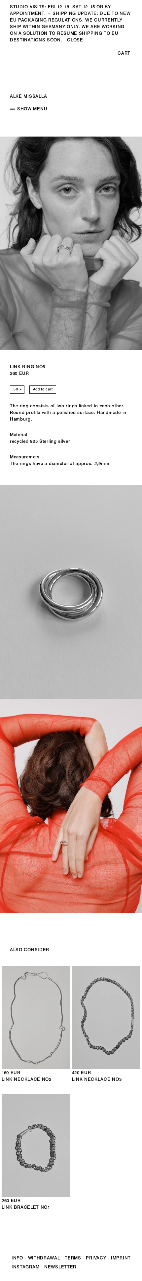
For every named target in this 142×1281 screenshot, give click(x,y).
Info (17, 1257)
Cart (124, 53)
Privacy (96, 1257)
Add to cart (43, 389)
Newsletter (60, 1266)
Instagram (25, 1266)
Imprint (121, 1257)
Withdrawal (44, 1257)
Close (75, 39)
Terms (73, 1257)
